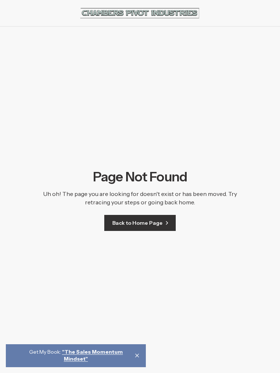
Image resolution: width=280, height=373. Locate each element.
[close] (137, 355)
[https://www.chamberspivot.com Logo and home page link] (140, 13)
